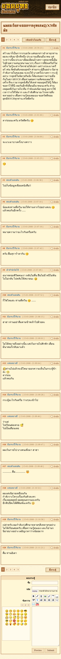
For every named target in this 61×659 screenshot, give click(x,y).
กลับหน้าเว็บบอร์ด (33, 40)
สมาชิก (52, 7)
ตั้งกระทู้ (52, 40)
